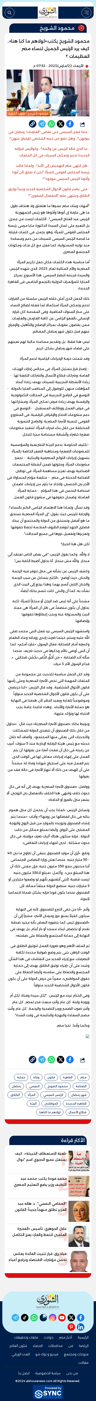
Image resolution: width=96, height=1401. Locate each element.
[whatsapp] (32, 124)
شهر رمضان (78, 1095)
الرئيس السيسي (53, 1095)
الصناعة (81, 1086)
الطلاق (15, 1095)
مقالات (83, 1362)
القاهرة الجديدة (76, 1103)
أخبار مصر (65, 1337)
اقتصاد (38, 1346)
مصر (83, 1077)
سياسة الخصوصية (48, 1373)
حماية (21, 1077)
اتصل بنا (24, 1373)
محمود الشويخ (58, 1086)
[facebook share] (70, 124)
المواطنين (51, 1103)
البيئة (33, 1103)
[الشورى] (48, 13)
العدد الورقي (21, 1354)
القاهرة (67, 1077)
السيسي (34, 1086)
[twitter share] (60, 124)
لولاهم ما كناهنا (50, 1112)
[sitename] (48, 1301)
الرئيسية (83, 1337)
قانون (51, 1077)
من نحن (72, 1373)
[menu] (86, 13)
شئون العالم (18, 1346)
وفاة (36, 1077)
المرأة (31, 1095)
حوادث (48, 1337)
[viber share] (42, 124)
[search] (9, 13)
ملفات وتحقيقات (26, 1337)
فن (70, 1346)
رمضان (16, 1086)
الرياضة (84, 1346)
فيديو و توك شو (46, 1354)
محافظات (55, 1346)
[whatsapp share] (51, 124)
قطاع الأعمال (77, 1112)
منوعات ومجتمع (76, 1354)
